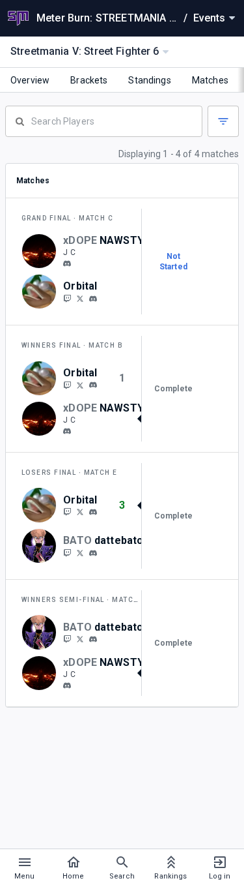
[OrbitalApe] (67, 298)
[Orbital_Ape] (80, 298)
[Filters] (223, 121)
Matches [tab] (210, 80)
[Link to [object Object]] (42, 251)
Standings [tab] (149, 80)
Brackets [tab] (88, 80)
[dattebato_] (67, 552)
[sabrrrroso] (80, 552)
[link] (67, 263)
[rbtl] (93, 298)
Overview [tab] (29, 80)
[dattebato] (93, 553)
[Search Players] (103, 120)
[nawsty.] (67, 263)
